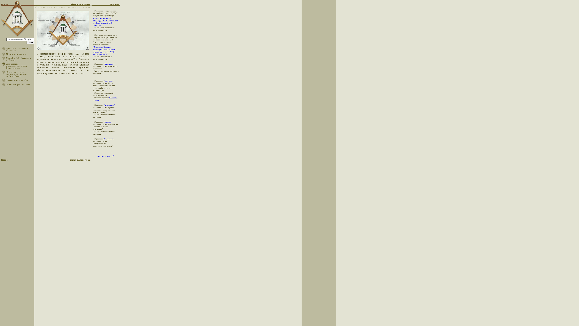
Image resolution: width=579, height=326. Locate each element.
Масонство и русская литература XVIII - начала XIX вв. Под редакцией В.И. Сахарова (105, 21)
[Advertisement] (565, 50)
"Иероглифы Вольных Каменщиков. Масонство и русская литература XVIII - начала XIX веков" (104, 50)
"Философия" (108, 139)
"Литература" (109, 105)
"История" (107, 122)
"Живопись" (108, 64)
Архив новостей (105, 156)
